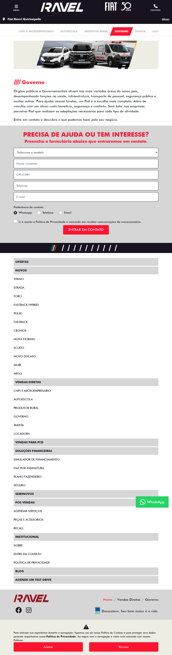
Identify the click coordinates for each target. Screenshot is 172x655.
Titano (19, 279)
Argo (18, 373)
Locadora (22, 433)
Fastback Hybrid (26, 304)
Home (107, 600)
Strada (19, 287)
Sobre (18, 545)
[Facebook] (19, 610)
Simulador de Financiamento (37, 459)
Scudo (19, 347)
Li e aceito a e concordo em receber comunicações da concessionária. (80, 221)
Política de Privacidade (50, 221)
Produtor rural (26, 408)
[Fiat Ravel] (61, 7)
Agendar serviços (28, 511)
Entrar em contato (86, 230)
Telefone (47, 212)
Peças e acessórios (28, 519)
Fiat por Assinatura (29, 468)
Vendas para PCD (29, 442)
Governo (21, 416)
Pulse (18, 313)
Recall (19, 528)
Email (67, 212)
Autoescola (23, 399)
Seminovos (24, 493)
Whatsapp (25, 212)
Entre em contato (27, 554)
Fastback (21, 322)
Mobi (17, 365)
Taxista (19, 425)
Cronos (20, 330)
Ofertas (22, 261)
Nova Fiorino (24, 339)
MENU (16, 10)
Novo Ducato (25, 356)
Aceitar (48, 647)
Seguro (19, 485)
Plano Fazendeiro (28, 476)
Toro (18, 296)
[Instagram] (29, 610)
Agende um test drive (33, 579)
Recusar (124, 647)
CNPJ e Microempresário (32, 390)
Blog (19, 571)
